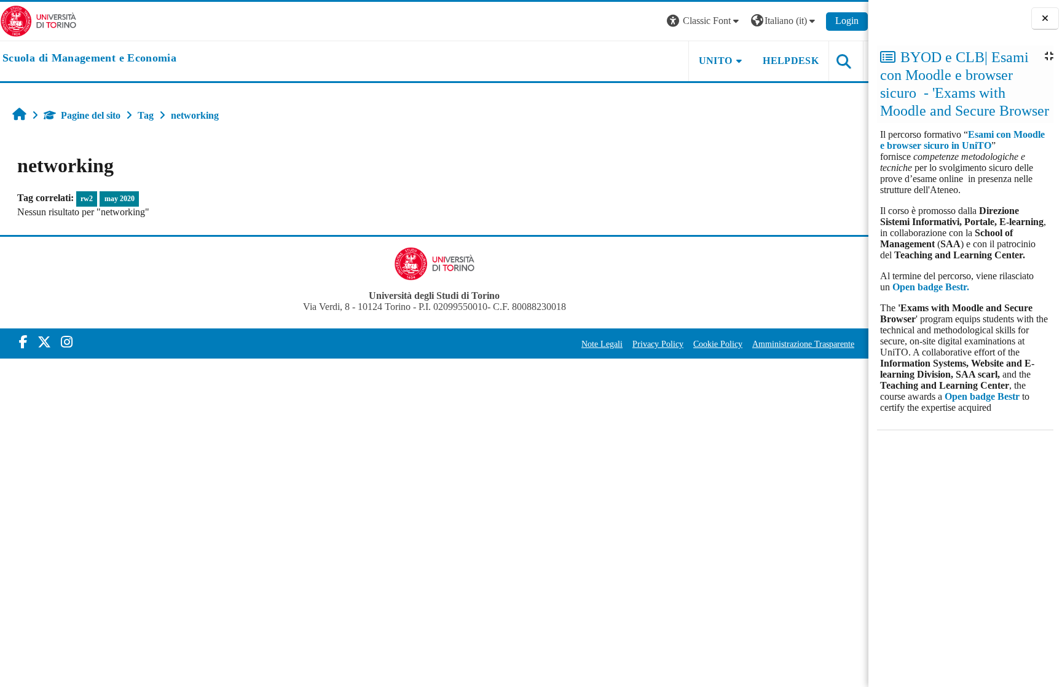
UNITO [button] (716, 60)
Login (847, 20)
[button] (704, 21)
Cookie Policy (717, 344)
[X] (44, 342)
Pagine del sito (90, 115)
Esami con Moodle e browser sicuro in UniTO (962, 140)
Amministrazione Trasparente (803, 344)
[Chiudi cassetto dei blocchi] (1045, 18)
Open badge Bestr (982, 396)
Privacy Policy (657, 344)
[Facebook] (23, 342)
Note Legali (602, 344)
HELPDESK (791, 60)
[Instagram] (66, 342)
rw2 (87, 198)
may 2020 (119, 198)
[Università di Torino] (38, 20)
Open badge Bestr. (930, 287)
